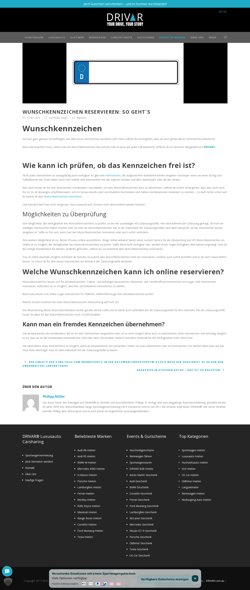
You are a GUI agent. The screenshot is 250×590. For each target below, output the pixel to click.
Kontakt (30, 468)
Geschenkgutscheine (142, 450)
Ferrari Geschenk (140, 499)
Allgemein (81, 117)
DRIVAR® (209, 147)
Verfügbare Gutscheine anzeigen (165, 579)
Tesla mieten (85, 537)
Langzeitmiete (121, 37)
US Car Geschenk (140, 555)
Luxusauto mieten (192, 456)
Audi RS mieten (86, 456)
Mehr (212, 37)
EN (220, 11)
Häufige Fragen (34, 480)
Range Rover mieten (89, 518)
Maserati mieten (87, 512)
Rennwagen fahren (141, 456)
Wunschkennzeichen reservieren (63, 196)
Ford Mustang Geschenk (144, 506)
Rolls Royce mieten (88, 506)
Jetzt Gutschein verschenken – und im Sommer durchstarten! (125, 4)
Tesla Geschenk (139, 549)
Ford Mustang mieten (90, 530)
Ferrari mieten (85, 493)
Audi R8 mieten (86, 450)
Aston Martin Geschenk (143, 475)
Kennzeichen (113, 175)
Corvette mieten (87, 524)
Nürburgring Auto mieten (196, 499)
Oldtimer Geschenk (141, 543)
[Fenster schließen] (195, 578)
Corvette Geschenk (141, 493)
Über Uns (197, 37)
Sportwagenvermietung (39, 455)
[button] (8, 582)
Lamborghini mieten (89, 487)
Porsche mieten (86, 481)
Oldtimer (77, 37)
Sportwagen (34, 37)
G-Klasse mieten (87, 475)
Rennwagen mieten (193, 493)
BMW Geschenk (139, 487)
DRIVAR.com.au (215, 580)
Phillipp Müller (60, 117)
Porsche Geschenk (141, 537)
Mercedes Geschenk (142, 524)
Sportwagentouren (141, 462)
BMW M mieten (86, 462)
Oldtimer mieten (191, 481)
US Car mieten (190, 475)
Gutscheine (145, 37)
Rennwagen (97, 37)
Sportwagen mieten (193, 450)
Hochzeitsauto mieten (195, 462)
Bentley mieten (86, 499)
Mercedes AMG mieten (91, 468)
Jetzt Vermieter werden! (39, 461)
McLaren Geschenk (141, 518)
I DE (225, 11)
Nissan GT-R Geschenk (143, 530)
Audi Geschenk (138, 481)
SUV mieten (188, 468)
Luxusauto (56, 37)
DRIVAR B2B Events (141, 468)
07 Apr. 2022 (33, 117)
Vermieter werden (172, 37)
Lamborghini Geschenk (143, 512)
